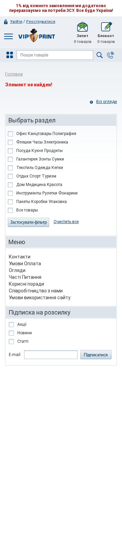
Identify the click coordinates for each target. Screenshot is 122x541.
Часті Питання (25, 277)
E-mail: (15, 354)
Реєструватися (40, 21)
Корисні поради (26, 284)
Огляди (17, 270)
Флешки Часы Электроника (42, 142)
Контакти (19, 256)
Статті (22, 341)
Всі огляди (106, 101)
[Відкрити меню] (10, 55)
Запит (83, 39)
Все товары (27, 210)
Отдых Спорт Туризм (36, 176)
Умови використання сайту (39, 297)
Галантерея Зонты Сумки (40, 159)
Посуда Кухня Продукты (39, 150)
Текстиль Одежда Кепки (39, 167)
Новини (24, 333)
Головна (14, 74)
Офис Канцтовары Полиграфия (46, 133)
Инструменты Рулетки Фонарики (47, 193)
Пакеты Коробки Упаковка (41, 201)
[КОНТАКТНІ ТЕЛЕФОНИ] (110, 55)
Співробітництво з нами (36, 290)
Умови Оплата (25, 263)
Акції (21, 324)
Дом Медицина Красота (39, 184)
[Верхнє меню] (8, 36)
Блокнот (106, 39)
